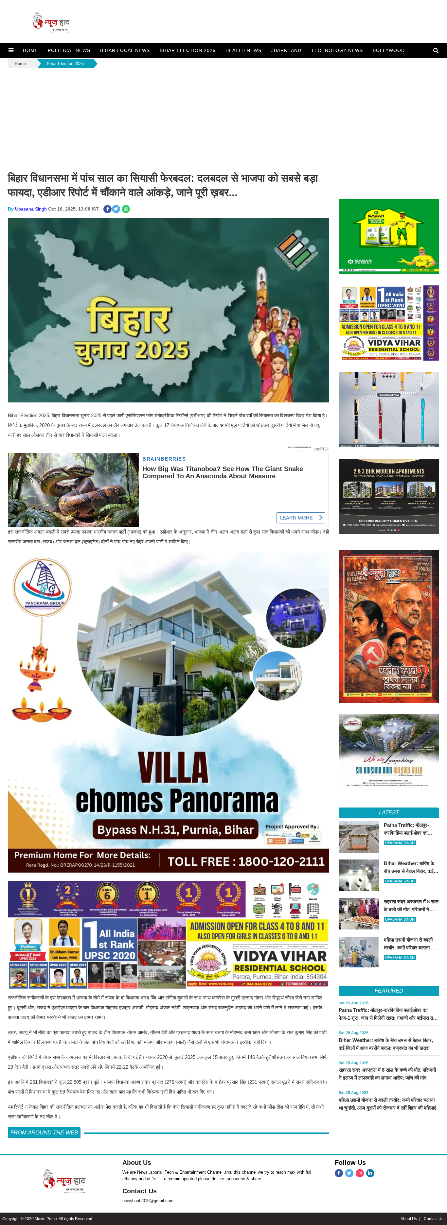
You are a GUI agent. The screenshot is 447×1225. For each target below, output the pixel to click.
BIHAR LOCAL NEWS (125, 50)
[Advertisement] (223, 118)
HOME (30, 50)
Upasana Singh (31, 209)
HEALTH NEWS (243, 50)
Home (20, 63)
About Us (136, 1162)
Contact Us (139, 1191)
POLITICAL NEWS (69, 50)
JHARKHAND (286, 50)
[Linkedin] (370, 1173)
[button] (11, 50)
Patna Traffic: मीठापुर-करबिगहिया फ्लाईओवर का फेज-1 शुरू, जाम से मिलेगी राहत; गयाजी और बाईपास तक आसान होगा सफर (388, 1018)
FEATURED (389, 991)
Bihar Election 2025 (188, 50)
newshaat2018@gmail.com (147, 1200)
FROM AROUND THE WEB (44, 1133)
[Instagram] (360, 1173)
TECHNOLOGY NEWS (337, 50)
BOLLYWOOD (389, 50)
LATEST (389, 812)
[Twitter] (349, 1173)
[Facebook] (339, 1173)
